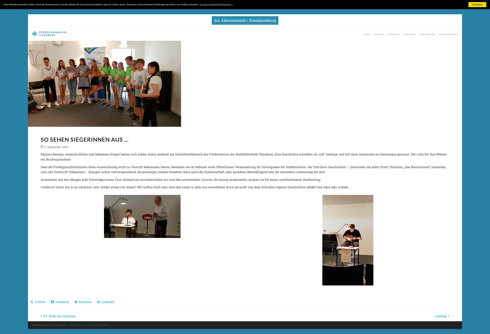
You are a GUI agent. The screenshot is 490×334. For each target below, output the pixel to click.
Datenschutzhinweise (96, 325)
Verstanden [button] (477, 5)
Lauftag (442, 316)
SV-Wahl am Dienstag (58, 316)
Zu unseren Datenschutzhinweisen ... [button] (216, 4)
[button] (38, 302)
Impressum (75, 325)
